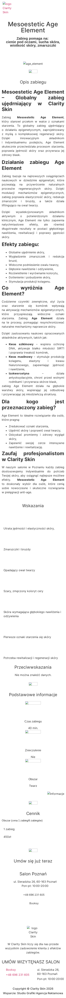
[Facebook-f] (38, 8)
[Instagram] (46, 8)
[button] (61, 8)
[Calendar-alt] (53, 8)
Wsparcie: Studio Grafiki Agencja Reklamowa (33, 993)
